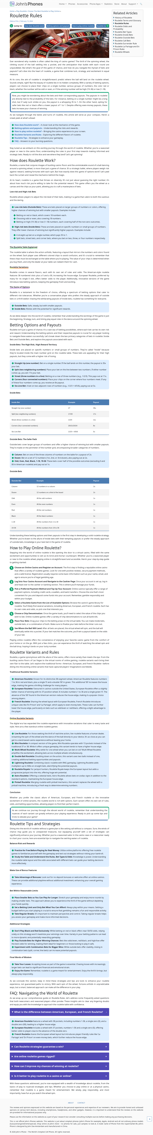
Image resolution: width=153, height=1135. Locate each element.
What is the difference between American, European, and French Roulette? (58, 1012)
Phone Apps (95, 4)
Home (62, 4)
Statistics (108, 4)
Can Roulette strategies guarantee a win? (39, 1046)
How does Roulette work (34, 26)
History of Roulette (123, 17)
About (124, 4)
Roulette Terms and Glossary (128, 20)
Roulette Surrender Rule (126, 43)
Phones (71, 4)
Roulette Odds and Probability (122, 27)
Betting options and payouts (58, 26)
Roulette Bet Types (123, 32)
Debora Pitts (14, 21)
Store (116, 4)
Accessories (82, 4)
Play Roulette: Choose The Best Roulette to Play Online (38, 11)
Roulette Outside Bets (125, 37)
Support (133, 4)
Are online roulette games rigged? (34, 1056)
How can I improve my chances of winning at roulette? (46, 1066)
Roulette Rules (122, 23)
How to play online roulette (83, 26)
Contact (81, 1103)
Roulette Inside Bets (124, 34)
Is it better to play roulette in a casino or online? (42, 1076)
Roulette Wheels (122, 52)
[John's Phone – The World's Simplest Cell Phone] (26, 4)
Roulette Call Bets (123, 40)
